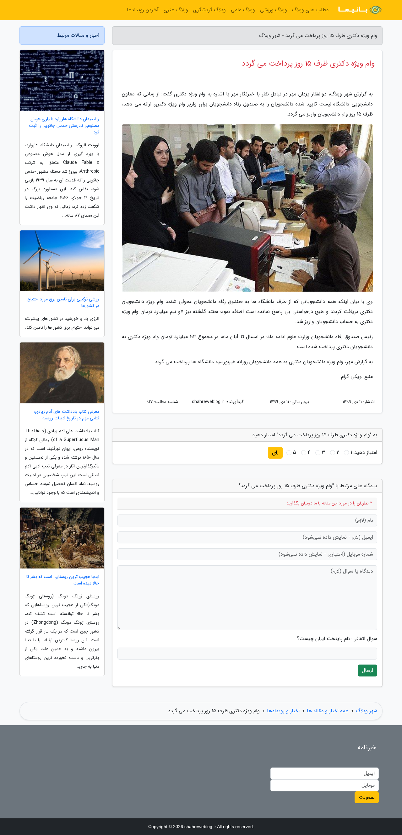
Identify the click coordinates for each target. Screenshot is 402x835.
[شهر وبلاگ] (359, 10)
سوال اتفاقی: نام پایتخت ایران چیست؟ (337, 639)
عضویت (367, 797)
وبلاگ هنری (176, 10)
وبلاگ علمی (243, 10)
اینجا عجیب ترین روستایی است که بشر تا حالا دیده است (62, 580)
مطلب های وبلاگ (310, 10)
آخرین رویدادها (143, 10)
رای (275, 452)
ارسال (367, 670)
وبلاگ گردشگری (209, 10)
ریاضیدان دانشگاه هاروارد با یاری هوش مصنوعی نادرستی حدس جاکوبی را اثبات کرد (64, 126)
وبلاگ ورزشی (273, 10)
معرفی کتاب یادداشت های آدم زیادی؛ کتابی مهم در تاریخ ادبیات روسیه (66, 415)
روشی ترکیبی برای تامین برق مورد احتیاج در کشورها (63, 302)
